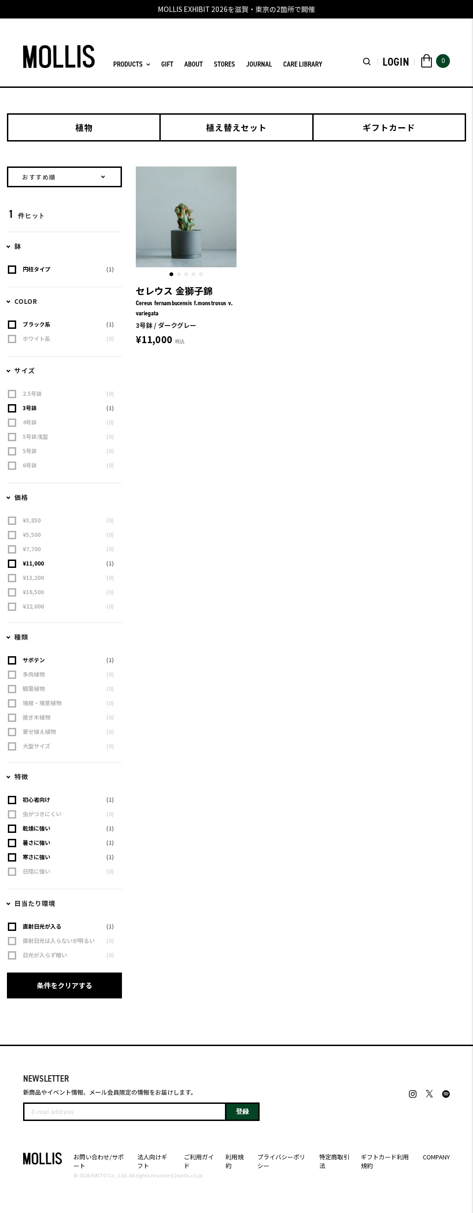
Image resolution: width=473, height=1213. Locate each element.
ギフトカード (389, 127)
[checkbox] (66, 269)
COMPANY (436, 1156)
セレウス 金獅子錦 (174, 290)
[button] (171, 274)
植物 (84, 127)
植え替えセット (236, 127)
